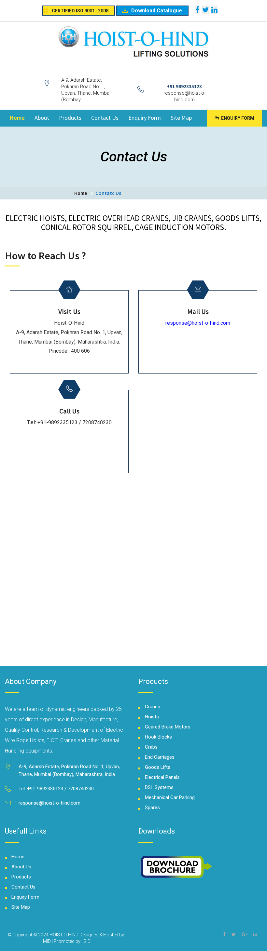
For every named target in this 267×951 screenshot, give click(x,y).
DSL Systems (159, 787)
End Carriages (160, 757)
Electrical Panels (162, 777)
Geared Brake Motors (167, 726)
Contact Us (105, 117)
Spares (152, 807)
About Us (21, 866)
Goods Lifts (157, 767)
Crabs (151, 747)
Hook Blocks (158, 737)
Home (17, 117)
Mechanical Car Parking (170, 797)
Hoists (152, 716)
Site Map (181, 117)
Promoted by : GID (72, 941)
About (42, 117)
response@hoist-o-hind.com (197, 323)
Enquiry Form (144, 117)
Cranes (152, 706)
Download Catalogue (156, 10)
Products (70, 117)
